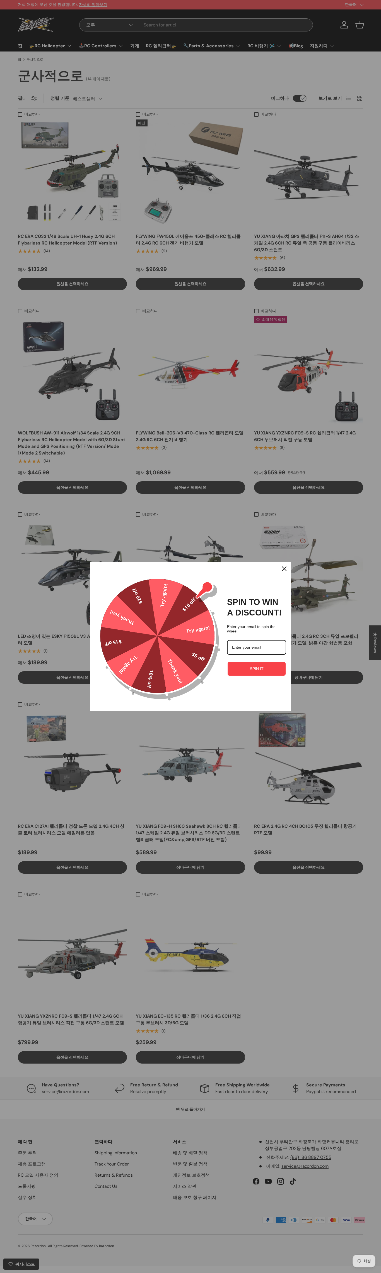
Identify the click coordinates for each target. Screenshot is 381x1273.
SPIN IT (257, 668)
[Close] (284, 568)
